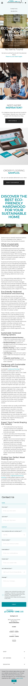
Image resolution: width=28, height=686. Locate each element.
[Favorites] (22, 2)
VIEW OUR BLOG (12, 120)
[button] (20, 2)
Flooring (11, 16)
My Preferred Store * (7, 568)
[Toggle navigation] (2, 3)
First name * (5, 507)
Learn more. (19, 678)
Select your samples (12, 182)
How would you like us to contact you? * (12, 531)
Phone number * (6, 540)
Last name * (5, 516)
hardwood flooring (13, 369)
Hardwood (18, 16)
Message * (4, 577)
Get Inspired (7, 658)
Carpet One (4, 16)
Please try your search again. (14, 56)
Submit (14, 604)
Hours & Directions (14, 622)
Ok (14, 680)
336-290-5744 (14, 11)
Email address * (5, 549)
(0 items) (25, 2)
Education (6, 664)
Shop (4, 651)
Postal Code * (5, 559)
